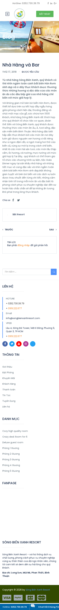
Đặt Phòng (8, 372)
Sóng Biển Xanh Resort (38, 589)
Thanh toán (8, 389)
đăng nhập (23, 245)
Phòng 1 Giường (10, 448)
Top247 (6, 530)
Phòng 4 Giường (11, 465)
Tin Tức (6, 395)
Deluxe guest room (12, 442)
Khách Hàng (9, 383)
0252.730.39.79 (16, 303)
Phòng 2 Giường (11, 453)
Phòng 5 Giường (11, 470)
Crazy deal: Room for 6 (14, 436)
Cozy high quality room (15, 431)
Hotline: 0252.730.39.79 (26, 3)
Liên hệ (6, 406)
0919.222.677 (15, 308)
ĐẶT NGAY (44, 14)
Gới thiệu (7, 366)
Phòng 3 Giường (11, 459)
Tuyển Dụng (8, 401)
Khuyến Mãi (8, 378)
